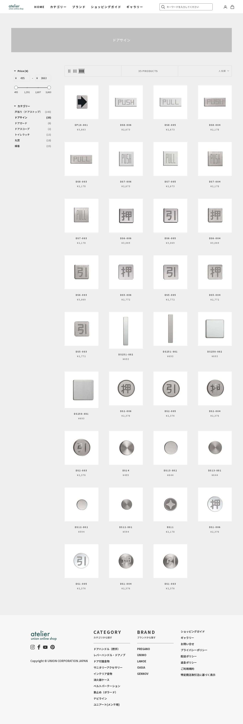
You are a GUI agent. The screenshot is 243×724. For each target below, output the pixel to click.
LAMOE (141, 661)
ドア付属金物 (102, 661)
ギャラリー (134, 7)
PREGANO (143, 649)
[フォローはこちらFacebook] (39, 647)
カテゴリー (58, 7)
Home (39, 7)
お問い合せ (187, 644)
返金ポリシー (189, 662)
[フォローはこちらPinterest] (52, 647)
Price (23, 71)
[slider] (16, 87)
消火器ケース (101, 680)
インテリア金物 (103, 674)
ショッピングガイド (106, 7)
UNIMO (141, 655)
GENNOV (142, 674)
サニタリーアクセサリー (108, 667)
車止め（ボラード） (106, 692)
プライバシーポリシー (194, 650)
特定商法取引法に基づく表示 (198, 675)
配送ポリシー (189, 656)
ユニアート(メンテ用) (107, 704)
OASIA (141, 667)
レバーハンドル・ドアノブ (109, 655)
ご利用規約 (187, 669)
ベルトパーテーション (107, 686)
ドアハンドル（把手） (107, 649)
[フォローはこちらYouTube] (45, 647)
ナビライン (100, 698)
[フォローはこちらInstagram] (32, 647)
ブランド (79, 7)
